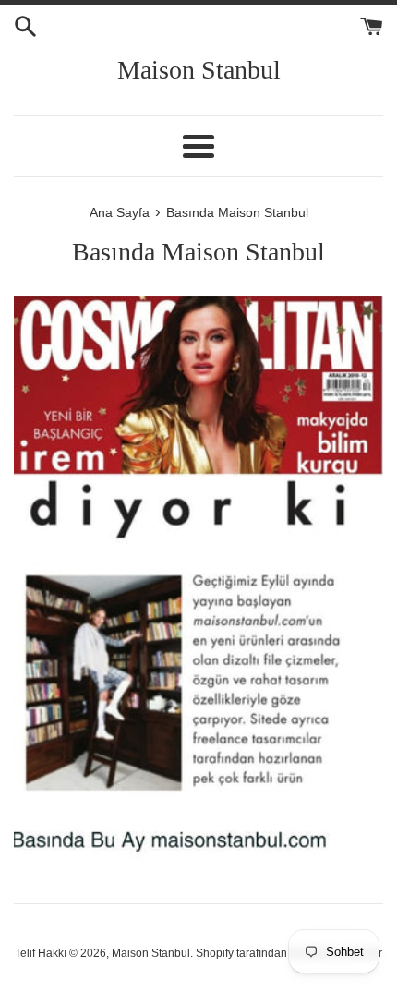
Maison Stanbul (199, 69)
